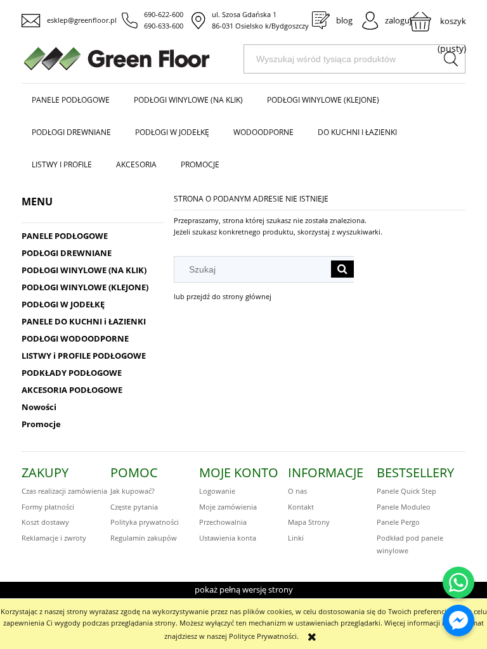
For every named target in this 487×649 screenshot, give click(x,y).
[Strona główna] (133, 59)
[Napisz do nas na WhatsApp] (458, 582)
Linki (296, 538)
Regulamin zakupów (143, 538)
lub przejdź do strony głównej (222, 296)
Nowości (39, 407)
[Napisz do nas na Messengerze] (458, 620)
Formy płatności (48, 506)
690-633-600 (163, 25)
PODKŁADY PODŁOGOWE (72, 372)
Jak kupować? (132, 491)
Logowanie (217, 491)
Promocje (41, 424)
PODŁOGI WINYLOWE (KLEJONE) (85, 287)
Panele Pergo (398, 522)
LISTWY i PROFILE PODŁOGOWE (84, 355)
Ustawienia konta (227, 538)
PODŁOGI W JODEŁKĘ (63, 304)
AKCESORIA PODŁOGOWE (72, 389)
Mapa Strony (309, 522)
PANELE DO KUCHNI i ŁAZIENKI (84, 321)
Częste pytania (134, 506)
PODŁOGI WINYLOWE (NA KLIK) (84, 270)
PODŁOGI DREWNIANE (67, 253)
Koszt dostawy (45, 522)
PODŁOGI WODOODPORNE (75, 338)
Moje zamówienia (228, 506)
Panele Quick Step (406, 491)
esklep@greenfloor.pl (82, 20)
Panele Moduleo (404, 506)
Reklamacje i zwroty (54, 538)
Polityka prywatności (144, 522)
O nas (297, 491)
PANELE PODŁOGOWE (65, 235)
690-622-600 (163, 14)
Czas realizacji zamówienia (64, 491)
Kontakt (301, 506)
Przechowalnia (223, 522)
